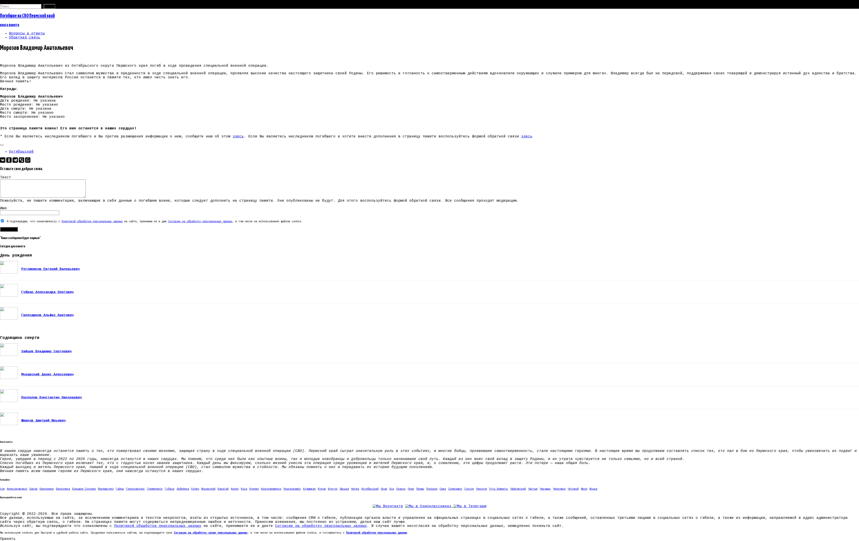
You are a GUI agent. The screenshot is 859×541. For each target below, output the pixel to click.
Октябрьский (21, 152)
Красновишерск (271, 489)
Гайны (120, 489)
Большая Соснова (84, 489)
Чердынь (545, 489)
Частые (533, 489)
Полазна (431, 489)
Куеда (322, 489)
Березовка (63, 489)
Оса (391, 489)
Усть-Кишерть (498, 489)
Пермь (420, 489)
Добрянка (182, 489)
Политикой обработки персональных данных (92, 221)
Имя (3, 208)
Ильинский (208, 489)
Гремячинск (155, 489)
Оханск (401, 489)
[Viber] (21, 160)
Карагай (223, 489)
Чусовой (573, 489)
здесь (238, 137)
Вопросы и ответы (27, 34)
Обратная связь (24, 38)
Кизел (235, 489)
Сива (443, 489)
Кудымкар (309, 489)
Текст (5, 177)
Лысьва (344, 489)
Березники (47, 489)
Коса (244, 489)
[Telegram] (15, 160)
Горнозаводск (135, 489)
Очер (411, 489)
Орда (384, 489)
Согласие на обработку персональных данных (200, 221)
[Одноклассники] (9, 160)
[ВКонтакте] (2, 160)
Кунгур (332, 489)
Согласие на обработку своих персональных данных (210, 533)
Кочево (254, 489)
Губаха (169, 489)
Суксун (469, 489)
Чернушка (559, 489)
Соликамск (455, 489)
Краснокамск (292, 489)
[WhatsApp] (27, 160)
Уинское (481, 489)
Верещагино (106, 489)
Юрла (584, 489)
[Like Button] (2, 145)
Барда (33, 489)
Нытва (355, 489)
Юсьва (593, 489)
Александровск (17, 489)
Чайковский (518, 489)
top (2, 489)
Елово (195, 489)
